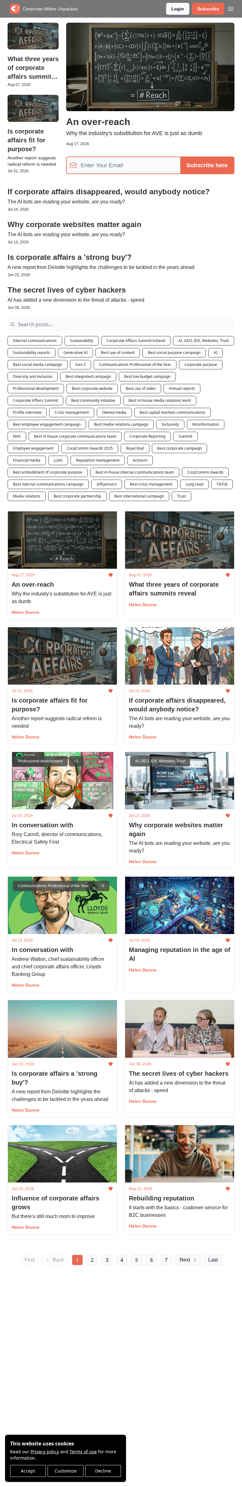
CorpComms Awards (205, 472)
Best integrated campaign (88, 376)
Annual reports (182, 388)
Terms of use (83, 1452)
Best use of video (141, 388)
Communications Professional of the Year (135, 364)
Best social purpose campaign (174, 352)
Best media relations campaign (121, 424)
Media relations (26, 496)
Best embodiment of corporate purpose (47, 472)
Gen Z (80, 364)
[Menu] (230, 8)
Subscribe (208, 8)
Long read (194, 484)
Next (185, 1259)
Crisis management (72, 412)
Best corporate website (92, 388)
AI (215, 352)
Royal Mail (135, 448)
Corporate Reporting (147, 436)
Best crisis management (151, 484)
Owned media (114, 412)
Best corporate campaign (179, 448)
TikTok (222, 484)
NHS (17, 436)
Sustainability (81, 340)
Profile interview (27, 412)
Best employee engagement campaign (47, 424)
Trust (181, 496)
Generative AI (75, 352)
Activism (140, 460)
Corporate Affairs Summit (35, 400)
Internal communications (35, 340)
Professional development (36, 388)
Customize (66, 1471)
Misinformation (205, 424)
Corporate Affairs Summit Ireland (136, 340)
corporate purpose (200, 364)
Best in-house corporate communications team (75, 436)
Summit (185, 436)
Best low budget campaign (147, 376)
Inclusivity (170, 424)
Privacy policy (45, 1452)
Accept (28, 1471)
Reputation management (97, 460)
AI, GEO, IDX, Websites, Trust (203, 340)
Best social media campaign (37, 364)
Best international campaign (139, 496)
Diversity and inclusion (32, 376)
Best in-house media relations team (160, 400)
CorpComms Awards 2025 (90, 448)
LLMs (58, 460)
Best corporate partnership (77, 496)
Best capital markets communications (172, 412)
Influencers (107, 484)
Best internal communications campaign (48, 484)
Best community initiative (93, 400)
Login (177, 8)
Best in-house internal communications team (134, 472)
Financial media (26, 460)
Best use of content (118, 352)
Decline (103, 1471)
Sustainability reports (31, 352)
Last (213, 1259)
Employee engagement (33, 448)
